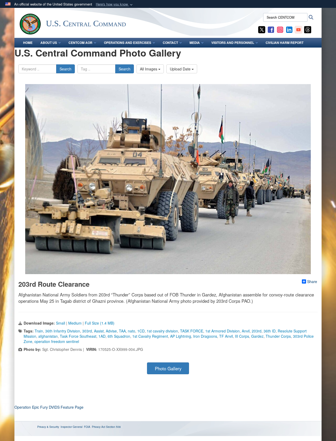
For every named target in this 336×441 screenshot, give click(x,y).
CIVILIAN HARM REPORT (284, 42)
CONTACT (170, 42)
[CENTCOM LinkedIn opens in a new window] (289, 29)
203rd (256, 331)
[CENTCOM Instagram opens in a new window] (280, 29)
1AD (102, 336)
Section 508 (113, 427)
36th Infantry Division (62, 331)
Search (65, 68)
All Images (149, 68)
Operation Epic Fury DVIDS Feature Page (48, 407)
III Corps (242, 336)
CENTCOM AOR (80, 42)
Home (28, 42)
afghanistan (48, 336)
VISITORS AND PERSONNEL (232, 42)
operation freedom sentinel (56, 341)
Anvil (246, 331)
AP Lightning (180, 336)
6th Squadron (119, 336)
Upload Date (181, 68)
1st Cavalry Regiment (150, 336)
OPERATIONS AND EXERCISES (127, 42)
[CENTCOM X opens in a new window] (262, 29)
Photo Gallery (168, 368)
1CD (141, 331)
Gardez (257, 336)
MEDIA (195, 42)
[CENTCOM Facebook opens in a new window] (271, 29)
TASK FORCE (191, 331)
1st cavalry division (162, 331)
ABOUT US (48, 42)
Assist (99, 331)
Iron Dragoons (205, 336)
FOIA (87, 427)
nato (131, 331)
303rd (87, 331)
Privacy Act (98, 427)
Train (39, 331)
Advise (111, 331)
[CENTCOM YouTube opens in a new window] (298, 29)
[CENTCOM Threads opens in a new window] (307, 29)
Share (312, 281)
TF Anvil (226, 336)
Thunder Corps (278, 336)
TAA (122, 331)
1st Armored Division (222, 331)
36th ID (270, 331)
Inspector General (71, 427)
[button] (115, 4)
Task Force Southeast (78, 336)
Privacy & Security (48, 427)
